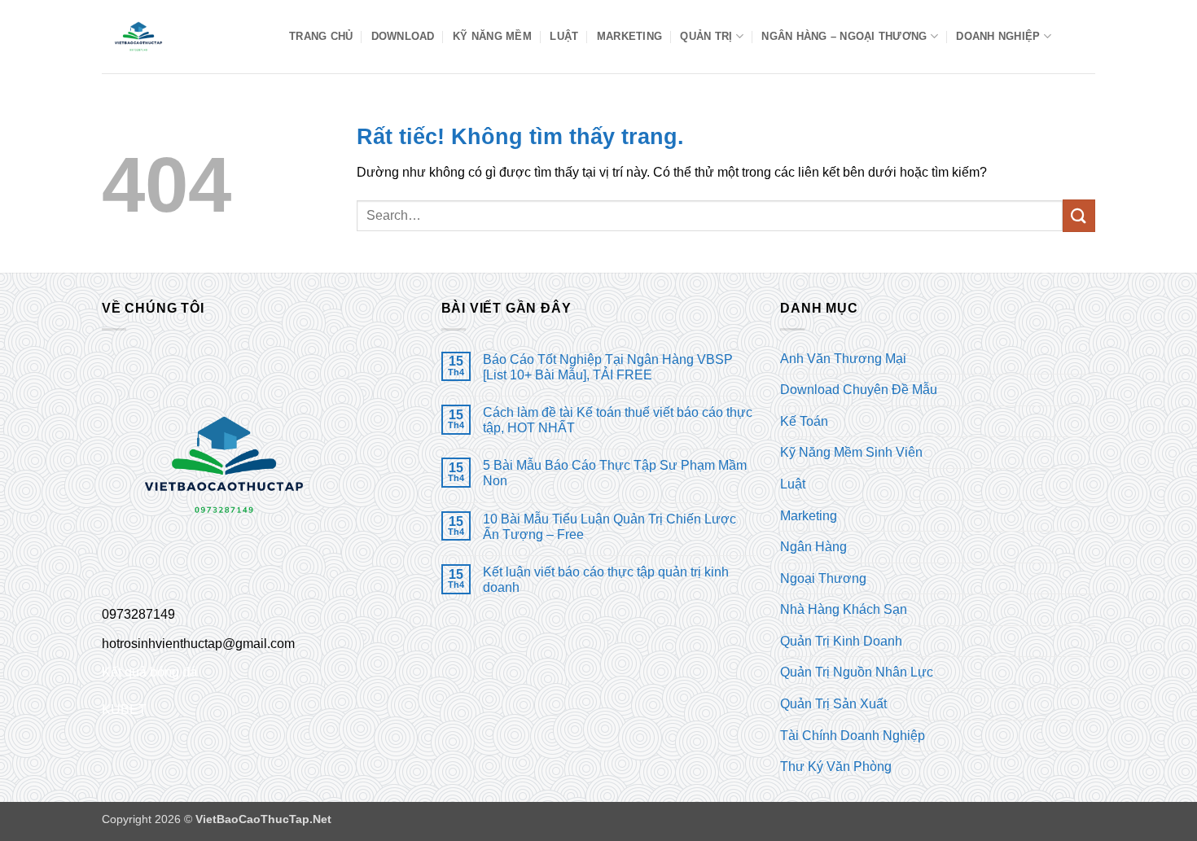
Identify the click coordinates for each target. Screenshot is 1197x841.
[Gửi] (1079, 215)
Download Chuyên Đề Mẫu (858, 389)
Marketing (629, 36)
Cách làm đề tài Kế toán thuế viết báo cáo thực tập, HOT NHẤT (617, 420)
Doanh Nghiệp (998, 36)
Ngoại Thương (823, 578)
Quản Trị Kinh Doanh (841, 641)
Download (403, 36)
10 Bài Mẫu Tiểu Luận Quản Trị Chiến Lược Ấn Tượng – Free (609, 526)
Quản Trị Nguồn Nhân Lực (856, 672)
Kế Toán (804, 421)
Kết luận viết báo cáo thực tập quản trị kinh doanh (606, 579)
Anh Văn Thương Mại (843, 359)
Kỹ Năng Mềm (492, 36)
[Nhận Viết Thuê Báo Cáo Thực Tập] (183, 36)
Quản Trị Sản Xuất (833, 704)
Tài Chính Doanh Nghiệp (852, 735)
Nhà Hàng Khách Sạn (843, 609)
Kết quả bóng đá (149, 672)
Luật (564, 36)
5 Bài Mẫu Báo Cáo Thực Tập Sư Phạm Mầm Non (615, 473)
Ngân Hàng (813, 547)
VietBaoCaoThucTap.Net (263, 819)
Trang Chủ (321, 36)
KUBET (124, 709)
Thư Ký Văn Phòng (836, 766)
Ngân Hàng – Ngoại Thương (844, 36)
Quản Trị (706, 36)
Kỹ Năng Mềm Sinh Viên (851, 452)
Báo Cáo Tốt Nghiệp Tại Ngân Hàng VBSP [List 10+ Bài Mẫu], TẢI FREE (608, 367)
